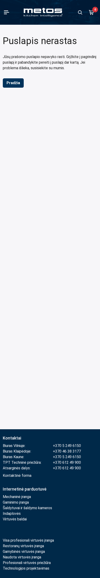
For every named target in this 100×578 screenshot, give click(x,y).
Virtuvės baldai (15, 519)
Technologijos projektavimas (26, 568)
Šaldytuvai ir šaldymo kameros (27, 508)
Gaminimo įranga (16, 502)
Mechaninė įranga (17, 497)
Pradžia (13, 83)
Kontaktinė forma (17, 475)
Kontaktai (12, 438)
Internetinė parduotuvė (25, 489)
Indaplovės (12, 513)
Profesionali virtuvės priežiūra (27, 563)
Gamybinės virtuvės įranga (24, 551)
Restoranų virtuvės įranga (24, 546)
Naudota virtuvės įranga (22, 557)
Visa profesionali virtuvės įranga (28, 540)
